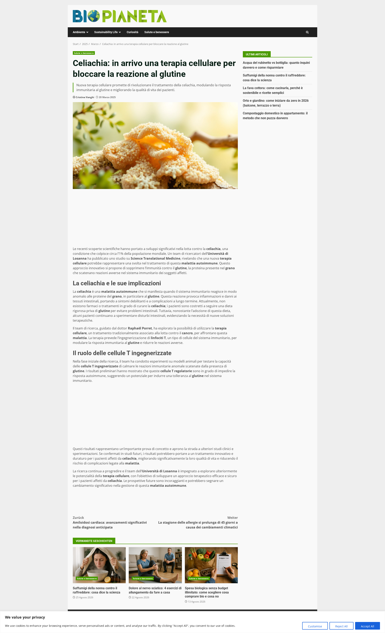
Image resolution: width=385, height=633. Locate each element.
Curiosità (132, 32)
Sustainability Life (106, 32)
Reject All (341, 626)
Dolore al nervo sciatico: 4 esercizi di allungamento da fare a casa (155, 565)
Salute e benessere (156, 32)
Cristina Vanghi (85, 97)
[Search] (307, 32)
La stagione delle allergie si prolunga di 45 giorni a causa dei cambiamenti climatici (198, 522)
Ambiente (79, 32)
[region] (192, 622)
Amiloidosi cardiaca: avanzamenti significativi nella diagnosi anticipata (110, 522)
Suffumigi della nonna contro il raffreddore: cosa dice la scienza (99, 565)
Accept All (367, 626)
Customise (315, 626)
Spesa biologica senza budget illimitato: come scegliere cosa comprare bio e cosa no (211, 565)
